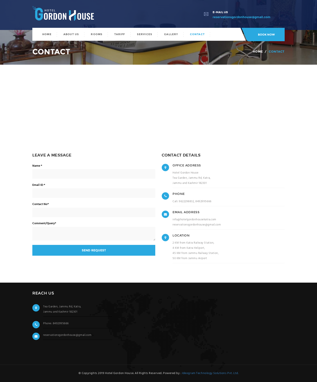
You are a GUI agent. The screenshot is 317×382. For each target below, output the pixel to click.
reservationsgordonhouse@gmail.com (197, 224)
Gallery (171, 34)
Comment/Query (44, 223)
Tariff (119, 34)
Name (37, 166)
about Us (71, 34)
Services (144, 34)
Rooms (96, 34)
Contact (197, 34)
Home (47, 34)
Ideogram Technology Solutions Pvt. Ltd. (210, 373)
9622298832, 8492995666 (195, 201)
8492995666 (61, 323)
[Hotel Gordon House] (64, 14)
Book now (266, 34)
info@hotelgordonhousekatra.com (194, 219)
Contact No (40, 204)
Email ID (38, 185)
